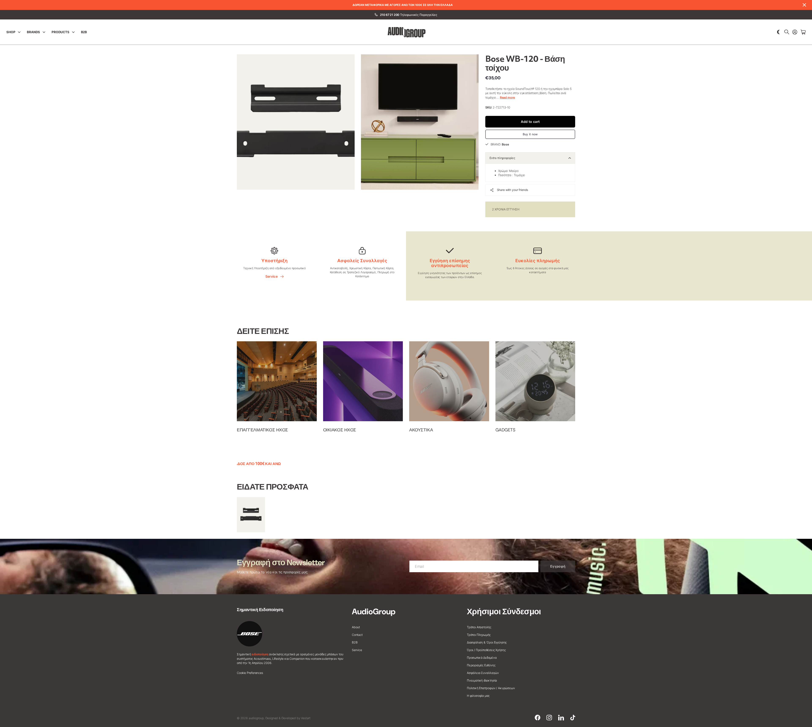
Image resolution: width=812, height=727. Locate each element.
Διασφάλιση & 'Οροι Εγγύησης (487, 642)
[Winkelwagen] (803, 32)
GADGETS (505, 430)
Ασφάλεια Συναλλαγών (483, 673)
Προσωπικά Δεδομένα (482, 657)
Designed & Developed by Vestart (287, 718)
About (356, 627)
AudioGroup (373, 611)
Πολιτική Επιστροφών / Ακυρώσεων (491, 688)
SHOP (10, 32)
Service (272, 276)
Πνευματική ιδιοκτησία (482, 680)
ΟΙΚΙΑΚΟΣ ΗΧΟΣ (339, 430)
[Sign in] (794, 32)
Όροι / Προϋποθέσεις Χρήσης (486, 650)
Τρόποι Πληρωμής (479, 634)
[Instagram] (549, 717)
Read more (507, 97)
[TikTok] (572, 717)
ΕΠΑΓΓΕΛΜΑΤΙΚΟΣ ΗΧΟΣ (262, 430)
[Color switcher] (778, 32)
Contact (357, 634)
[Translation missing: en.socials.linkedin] (561, 717)
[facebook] (537, 717)
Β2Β (84, 32)
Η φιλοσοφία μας (478, 695)
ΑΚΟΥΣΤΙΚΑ (421, 430)
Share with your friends (512, 190)
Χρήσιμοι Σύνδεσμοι (504, 611)
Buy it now (530, 134)
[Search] (786, 32)
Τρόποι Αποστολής (479, 627)
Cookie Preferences (250, 673)
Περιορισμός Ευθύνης (481, 665)
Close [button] (804, 5)
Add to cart (530, 121)
